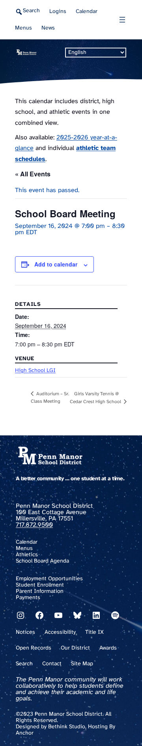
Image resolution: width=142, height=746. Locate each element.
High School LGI (35, 371)
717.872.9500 (34, 525)
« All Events (32, 173)
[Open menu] (122, 19)
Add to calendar (55, 264)
